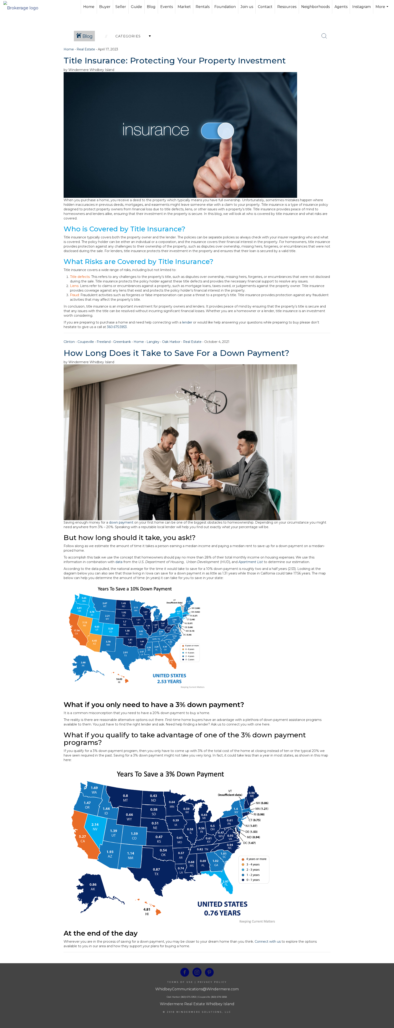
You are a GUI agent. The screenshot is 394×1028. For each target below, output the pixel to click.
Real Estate (86, 49)
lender (187, 322)
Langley (153, 342)
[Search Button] (324, 36)
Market (184, 7)
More (382, 9)
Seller (120, 7)
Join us (247, 7)
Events (166, 7)
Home (88, 7)
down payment (121, 522)
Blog (151, 7)
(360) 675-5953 (188, 996)
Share (386, 57)
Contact (265, 7)
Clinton (69, 342)
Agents (340, 7)
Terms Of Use (180, 982)
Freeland (104, 342)
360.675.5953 (117, 327)
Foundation (225, 7)
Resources (286, 7)
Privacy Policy (212, 982)
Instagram (361, 7)
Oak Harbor (171, 342)
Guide (136, 7)
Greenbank (122, 342)
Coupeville (86, 342)
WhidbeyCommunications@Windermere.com (197, 989)
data (118, 562)
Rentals (203, 7)
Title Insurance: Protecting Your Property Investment (175, 60)
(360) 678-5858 (219, 996)
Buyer (105, 7)
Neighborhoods (315, 7)
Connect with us (268, 941)
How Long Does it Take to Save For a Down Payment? (176, 353)
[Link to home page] (23, 7)
